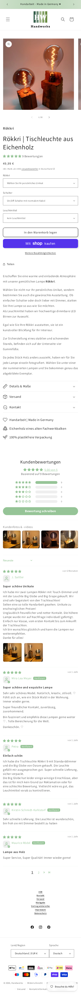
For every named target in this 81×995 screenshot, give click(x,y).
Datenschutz (40, 913)
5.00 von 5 (51, 470)
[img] (12, 571)
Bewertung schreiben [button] (40, 511)
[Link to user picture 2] (33, 652)
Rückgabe (40, 902)
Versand (40, 899)
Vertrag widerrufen (40, 906)
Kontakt (40, 895)
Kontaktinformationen (40, 989)
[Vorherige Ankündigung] (7, 4)
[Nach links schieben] (32, 117)
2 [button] (39, 872)
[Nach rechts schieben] (49, 117)
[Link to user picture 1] (12, 652)
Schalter (7, 192)
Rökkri (6, 175)
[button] (8, 19)
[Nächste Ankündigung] (73, 4)
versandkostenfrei (29, 169)
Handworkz (17, 983)
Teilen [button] (11, 264)
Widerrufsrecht (35, 983)
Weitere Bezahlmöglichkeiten (40, 252)
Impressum (40, 909)
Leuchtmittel (10, 210)
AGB (40, 892)
